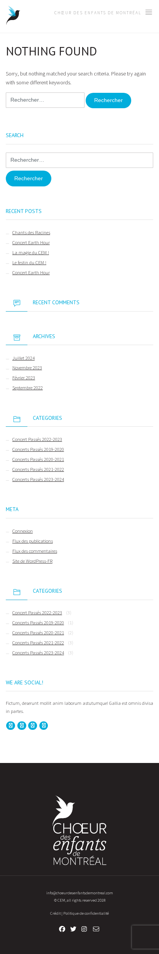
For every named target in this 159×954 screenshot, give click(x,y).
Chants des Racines (31, 232)
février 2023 (23, 378)
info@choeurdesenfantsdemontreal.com (79, 892)
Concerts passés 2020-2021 (38, 459)
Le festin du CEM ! (29, 262)
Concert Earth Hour (31, 242)
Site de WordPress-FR (32, 561)
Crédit (55, 913)
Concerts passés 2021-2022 (38, 469)
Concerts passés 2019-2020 (38, 449)
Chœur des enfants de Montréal (98, 12)
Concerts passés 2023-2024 (38, 479)
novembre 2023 (27, 368)
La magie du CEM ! (30, 252)
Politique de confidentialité (86, 913)
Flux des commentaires (34, 551)
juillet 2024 (23, 358)
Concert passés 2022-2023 (37, 439)
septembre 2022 (27, 388)
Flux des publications (32, 541)
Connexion (22, 531)
